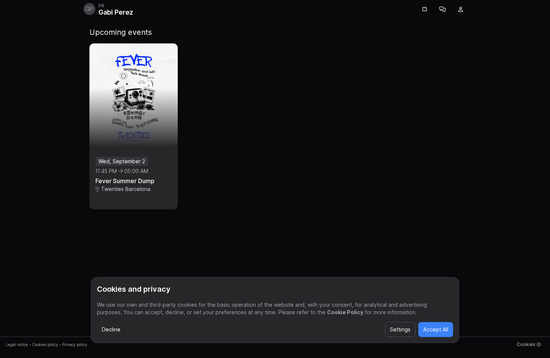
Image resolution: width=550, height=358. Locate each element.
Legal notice (17, 344)
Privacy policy (74, 344)
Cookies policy (45, 344)
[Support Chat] (443, 9)
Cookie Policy (345, 312)
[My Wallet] (425, 9)
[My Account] (461, 9)
